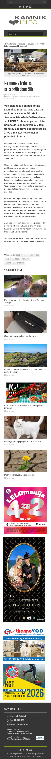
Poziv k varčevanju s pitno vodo (19, 475)
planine (15, 259)
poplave (25, 259)
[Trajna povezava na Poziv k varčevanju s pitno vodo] (25, 472)
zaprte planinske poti (15, 263)
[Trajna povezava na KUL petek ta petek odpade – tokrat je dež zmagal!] (25, 402)
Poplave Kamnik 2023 (34, 96)
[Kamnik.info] (25, 23)
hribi (7, 259)
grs (24, 255)
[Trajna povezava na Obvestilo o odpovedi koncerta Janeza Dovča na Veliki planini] (25, 366)
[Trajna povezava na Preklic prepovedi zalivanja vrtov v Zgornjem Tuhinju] (25, 297)
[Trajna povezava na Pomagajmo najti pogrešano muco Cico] (25, 438)
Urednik (14, 94)
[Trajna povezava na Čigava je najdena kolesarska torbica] (25, 333)
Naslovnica (11, 44)
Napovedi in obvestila (26, 44)
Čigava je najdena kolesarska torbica (21, 336)
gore (18, 255)
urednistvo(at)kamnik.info (18, 724)
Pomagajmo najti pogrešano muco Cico (22, 441)
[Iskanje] (44, 2)
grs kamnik (34, 255)
